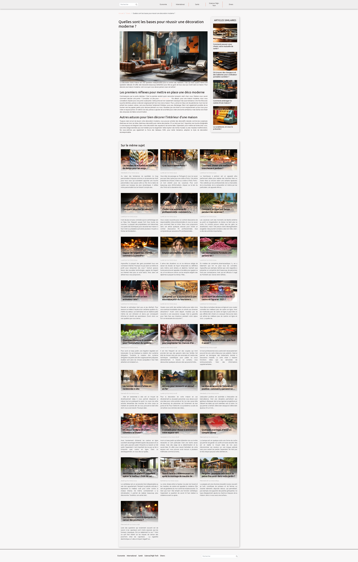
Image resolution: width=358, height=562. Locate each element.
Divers (231, 4)
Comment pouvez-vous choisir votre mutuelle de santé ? (223, 46)
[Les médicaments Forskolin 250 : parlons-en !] (218, 247)
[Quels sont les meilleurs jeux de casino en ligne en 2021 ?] (218, 291)
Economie (163, 4)
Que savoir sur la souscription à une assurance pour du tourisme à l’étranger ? (179, 299)
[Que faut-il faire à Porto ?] (179, 160)
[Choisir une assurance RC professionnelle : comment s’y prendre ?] (179, 203)
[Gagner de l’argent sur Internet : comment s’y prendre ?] (139, 247)
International (180, 4)
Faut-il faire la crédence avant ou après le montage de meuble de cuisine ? (178, 476)
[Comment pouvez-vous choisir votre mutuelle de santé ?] (225, 33)
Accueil (121, 13)
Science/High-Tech (214, 4)
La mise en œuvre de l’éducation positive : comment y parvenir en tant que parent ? (217, 389)
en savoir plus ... (165, 98)
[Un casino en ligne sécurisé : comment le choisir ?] (139, 424)
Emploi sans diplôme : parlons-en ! (178, 253)
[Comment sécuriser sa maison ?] (139, 203)
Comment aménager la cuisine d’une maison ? (222, 102)
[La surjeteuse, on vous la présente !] (225, 115)
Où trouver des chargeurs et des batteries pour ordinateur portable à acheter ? (225, 74)
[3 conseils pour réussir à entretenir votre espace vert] (179, 424)
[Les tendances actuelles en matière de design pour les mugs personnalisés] (139, 160)
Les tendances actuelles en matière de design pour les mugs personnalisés (139, 168)
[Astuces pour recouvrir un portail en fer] (179, 380)
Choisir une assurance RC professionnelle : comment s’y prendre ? (176, 212)
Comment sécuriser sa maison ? (138, 209)
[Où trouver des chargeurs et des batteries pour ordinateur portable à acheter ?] (225, 61)
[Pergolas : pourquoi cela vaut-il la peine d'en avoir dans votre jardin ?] (218, 468)
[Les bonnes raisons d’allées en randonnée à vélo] (139, 380)
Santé (197, 4)
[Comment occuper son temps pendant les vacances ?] (218, 203)
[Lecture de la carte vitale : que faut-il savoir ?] (218, 334)
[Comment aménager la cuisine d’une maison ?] (225, 89)
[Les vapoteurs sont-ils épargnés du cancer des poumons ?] (139, 511)
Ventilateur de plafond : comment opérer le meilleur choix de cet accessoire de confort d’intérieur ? (139, 476)
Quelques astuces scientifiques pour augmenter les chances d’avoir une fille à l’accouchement (179, 343)
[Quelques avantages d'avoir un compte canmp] (218, 424)
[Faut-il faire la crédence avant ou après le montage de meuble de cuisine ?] (179, 468)
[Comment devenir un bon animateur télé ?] (139, 291)
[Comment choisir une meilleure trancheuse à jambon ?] (218, 160)
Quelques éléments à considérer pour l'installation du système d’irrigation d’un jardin (138, 343)
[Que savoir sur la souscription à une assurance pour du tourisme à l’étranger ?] (179, 291)
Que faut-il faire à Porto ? (174, 165)
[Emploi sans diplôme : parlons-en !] (179, 247)
